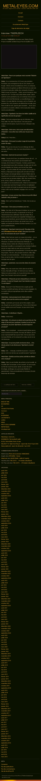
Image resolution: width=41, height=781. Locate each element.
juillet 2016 (4, 747)
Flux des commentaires (8, 769)
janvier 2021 (5, 624)
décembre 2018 (6, 681)
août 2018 (4, 690)
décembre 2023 (6, 544)
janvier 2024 (5, 541)
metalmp (17, 35)
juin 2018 (4, 695)
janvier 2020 (5, 651)
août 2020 (4, 635)
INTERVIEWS (5, 415)
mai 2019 (4, 669)
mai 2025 (4, 505)
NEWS (3, 422)
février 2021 (5, 621)
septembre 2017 (6, 715)
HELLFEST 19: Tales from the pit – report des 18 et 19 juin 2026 (19, 443)
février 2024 (5, 539)
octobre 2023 (5, 548)
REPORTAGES (5, 427)
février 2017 (5, 731)
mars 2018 (4, 701)
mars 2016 (4, 756)
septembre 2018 (6, 688)
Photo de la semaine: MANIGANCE (19, 453)
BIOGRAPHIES (5, 404)
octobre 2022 (5, 576)
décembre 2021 (6, 598)
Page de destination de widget (20, 28)
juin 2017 (4, 722)
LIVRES (3, 420)
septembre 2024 (6, 523)
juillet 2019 (4, 665)
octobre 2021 (5, 603)
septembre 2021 (6, 605)
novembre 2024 (6, 518)
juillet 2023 (4, 555)
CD (2, 406)
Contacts (20, 20)
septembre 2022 (6, 578)
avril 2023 (4, 562)
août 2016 (4, 745)
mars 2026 (4, 482)
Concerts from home (7, 408)
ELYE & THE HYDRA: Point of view (11, 441)
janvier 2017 (5, 733)
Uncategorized (5, 429)
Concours (4, 411)
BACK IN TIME (5, 401)
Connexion (4, 764)
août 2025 (4, 498)
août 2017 (4, 717)
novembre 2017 (6, 711)
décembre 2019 (6, 653)
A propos (20, 16)
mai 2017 (4, 724)
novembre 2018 (6, 683)
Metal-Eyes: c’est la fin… (8, 437)
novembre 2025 (6, 491)
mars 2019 (4, 674)
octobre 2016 (5, 740)
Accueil (20, 13)
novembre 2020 (6, 628)
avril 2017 (4, 727)
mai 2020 (4, 642)
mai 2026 (4, 477)
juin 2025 (4, 502)
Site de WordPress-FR (7, 771)
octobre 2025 (5, 493)
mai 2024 (4, 532)
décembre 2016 (6, 736)
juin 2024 (4, 530)
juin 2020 (4, 640)
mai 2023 (4, 560)
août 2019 (4, 662)
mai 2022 (4, 587)
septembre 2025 (6, 495)
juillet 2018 (4, 692)
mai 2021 (4, 614)
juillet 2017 (4, 720)
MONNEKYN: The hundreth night (11, 439)
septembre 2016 (6, 743)
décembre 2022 (6, 571)
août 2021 (4, 608)
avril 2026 (4, 479)
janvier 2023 (5, 569)
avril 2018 (4, 699)
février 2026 (5, 484)
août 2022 (4, 580)
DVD (2, 413)
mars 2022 (4, 592)
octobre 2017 (5, 713)
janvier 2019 (5, 679)
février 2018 (5, 704)
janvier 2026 (5, 486)
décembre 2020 (6, 626)
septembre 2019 (6, 660)
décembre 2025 (6, 489)
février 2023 (5, 566)
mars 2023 (4, 564)
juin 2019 (4, 667)
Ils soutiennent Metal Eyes (20, 24)
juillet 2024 (4, 527)
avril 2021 (4, 617)
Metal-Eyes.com (20, 6)
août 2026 (4, 470)
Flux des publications (7, 766)
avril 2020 (4, 644)
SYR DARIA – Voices (14, 456)
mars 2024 (4, 537)
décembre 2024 (6, 516)
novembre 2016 (6, 738)
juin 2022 (4, 585)
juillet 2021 (4, 610)
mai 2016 (4, 752)
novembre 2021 (6, 601)
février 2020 (5, 649)
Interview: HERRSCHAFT (27, 384)
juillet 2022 (4, 582)
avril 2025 (4, 507)
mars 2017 (4, 729)
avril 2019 (4, 672)
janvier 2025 (5, 514)
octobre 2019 (5, 658)
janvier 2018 (5, 706)
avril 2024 (4, 534)
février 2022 (5, 594)
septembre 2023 (6, 550)
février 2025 (5, 512)
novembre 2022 (6, 573)
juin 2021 (4, 612)
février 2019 (5, 676)
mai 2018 (4, 697)
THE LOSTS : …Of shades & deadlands (21, 460)
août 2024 (4, 525)
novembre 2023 (6, 546)
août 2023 (4, 553)
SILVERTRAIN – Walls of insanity (20, 458)
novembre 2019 (6, 656)
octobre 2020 (5, 631)
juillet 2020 (4, 637)
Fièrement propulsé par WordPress (11, 775)
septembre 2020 (6, 633)
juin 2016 (4, 749)
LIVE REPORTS (5, 417)
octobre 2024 (5, 521)
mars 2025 (4, 509)
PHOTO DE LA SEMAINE (8, 424)
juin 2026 (4, 475)
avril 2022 (4, 589)
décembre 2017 (6, 708)
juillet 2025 (4, 500)
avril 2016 (4, 754)
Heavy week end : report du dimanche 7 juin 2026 (15, 446)
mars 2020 (4, 646)
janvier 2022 (5, 596)
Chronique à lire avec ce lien (12, 231)
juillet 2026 (4, 473)
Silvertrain (4, 458)
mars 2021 (4, 619)
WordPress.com (6, 777)
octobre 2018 (5, 685)
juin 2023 (4, 557)
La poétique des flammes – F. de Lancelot (10, 384)
